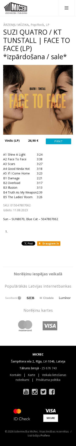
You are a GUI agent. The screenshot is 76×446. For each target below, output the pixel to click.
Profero (45, 435)
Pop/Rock (37, 25)
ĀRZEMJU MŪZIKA (16, 25)
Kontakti (15, 375)
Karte (31, 375)
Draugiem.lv (50, 243)
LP (47, 25)
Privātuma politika (48, 380)
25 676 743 (49, 368)
